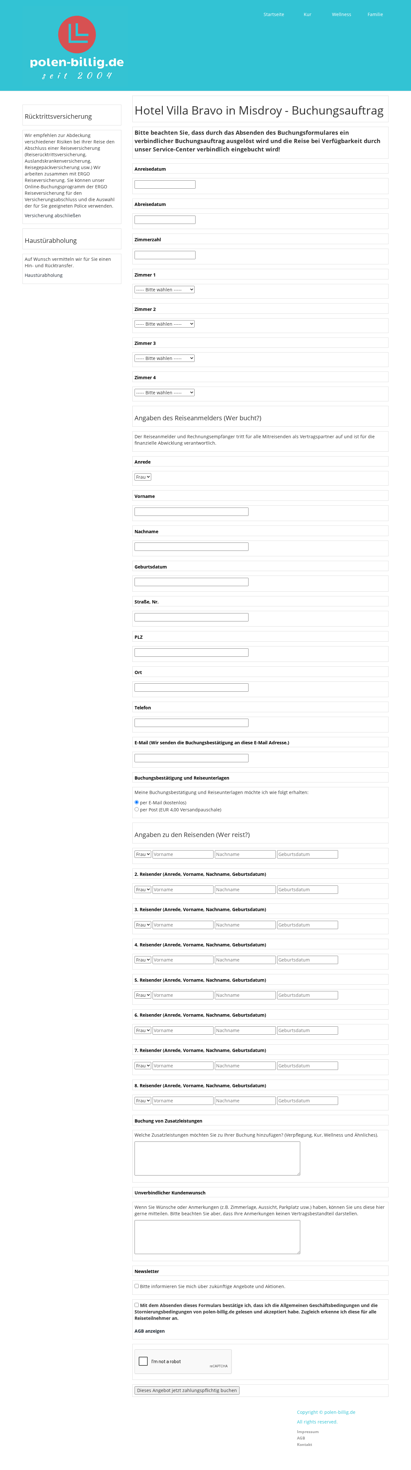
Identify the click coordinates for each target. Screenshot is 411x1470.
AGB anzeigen (150, 1331)
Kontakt (304, 1444)
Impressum (308, 1431)
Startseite (274, 14)
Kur (307, 14)
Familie (375, 14)
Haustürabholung (44, 275)
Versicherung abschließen (53, 215)
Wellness (341, 14)
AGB (301, 1437)
